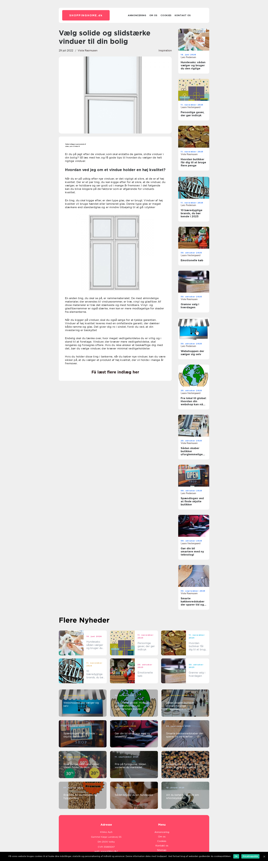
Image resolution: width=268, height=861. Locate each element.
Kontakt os (183, 15)
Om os (153, 15)
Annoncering (137, 15)
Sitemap (161, 850)
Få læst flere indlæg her (115, 372)
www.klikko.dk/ (109, 851)
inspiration (165, 50)
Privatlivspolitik (250, 856)
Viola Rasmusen (87, 50)
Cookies (166, 15)
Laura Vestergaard (190, 107)
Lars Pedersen (188, 57)
